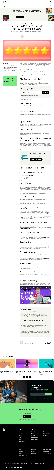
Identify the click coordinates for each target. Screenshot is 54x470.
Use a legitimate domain (25, 178)
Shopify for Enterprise (23, 455)
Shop (20, 449)
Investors (20, 433)
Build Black (33, 451)
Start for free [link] (45, 92)
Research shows (46, 213)
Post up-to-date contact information (28, 170)
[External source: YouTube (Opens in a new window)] (9, 467)
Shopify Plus (21, 453)
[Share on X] (48, 343)
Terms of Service (15, 463)
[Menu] (51, 2)
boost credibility (24, 217)
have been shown (47, 216)
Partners (20, 435)
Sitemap (30, 463)
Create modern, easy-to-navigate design (29, 173)
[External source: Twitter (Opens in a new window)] (6, 467)
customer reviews (29, 246)
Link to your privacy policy (26, 183)
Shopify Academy (34, 437)
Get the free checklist (36, 159)
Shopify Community (35, 439)
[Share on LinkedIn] (50, 343)
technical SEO (44, 237)
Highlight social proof (25, 177)
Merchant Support (34, 431)
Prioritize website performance (27, 175)
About (20, 431)
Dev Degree (45, 435)
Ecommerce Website (47, 453)
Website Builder (46, 451)
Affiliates (20, 437)
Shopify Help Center (35, 433)
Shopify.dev (45, 431)
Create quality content (25, 182)
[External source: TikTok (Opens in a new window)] (15, 467)
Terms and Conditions (38, 398)
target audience (46, 258)
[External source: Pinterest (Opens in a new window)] (21, 467)
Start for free (46, 1)
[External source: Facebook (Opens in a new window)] (3, 467)
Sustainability (33, 449)
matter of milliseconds (25, 228)
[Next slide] (30, 377)
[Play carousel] (27, 377)
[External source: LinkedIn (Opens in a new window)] (18, 467)
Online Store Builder (47, 449)
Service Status (22, 441)
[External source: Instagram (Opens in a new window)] (12, 467)
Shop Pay (21, 451)
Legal (20, 439)
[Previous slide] (24, 377)
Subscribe (48, 394)
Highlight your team (25, 180)
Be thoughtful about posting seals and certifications (31, 172)
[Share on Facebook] (45, 343)
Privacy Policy (46, 398)
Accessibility (33, 453)
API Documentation (46, 433)
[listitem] (27, 367)
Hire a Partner (33, 435)
